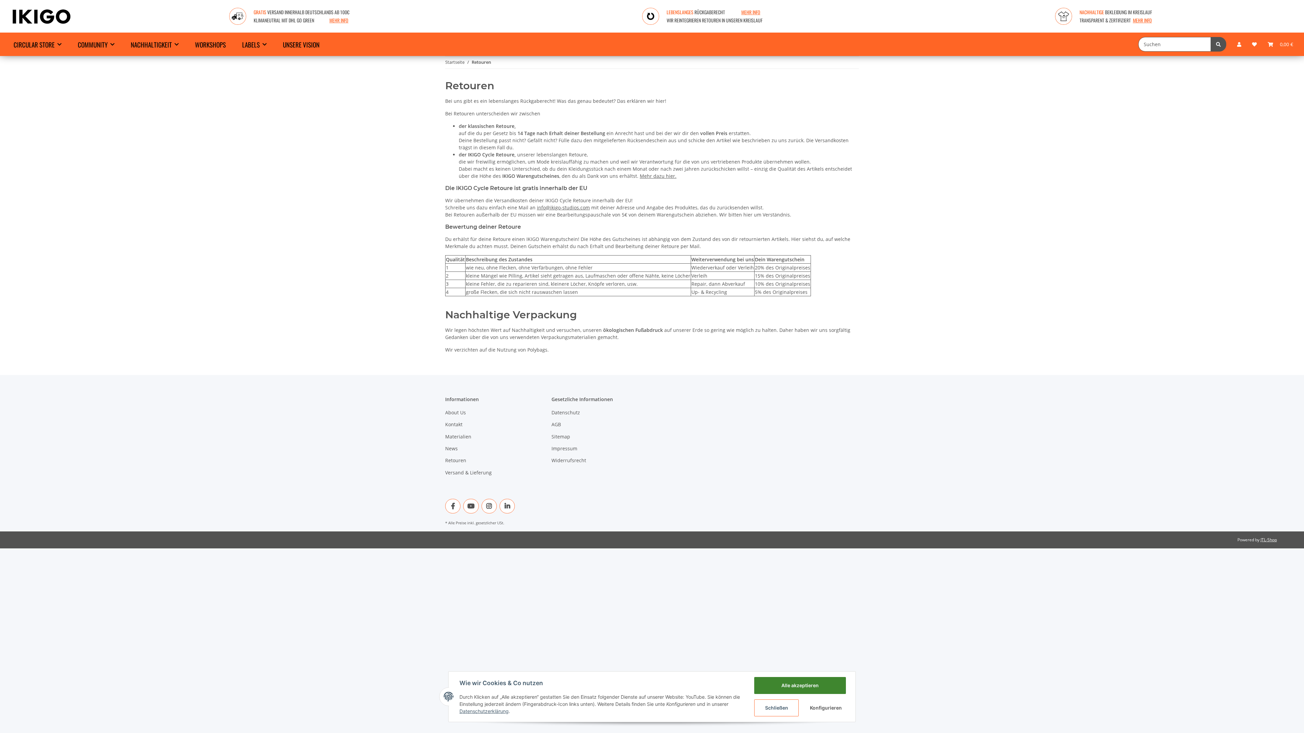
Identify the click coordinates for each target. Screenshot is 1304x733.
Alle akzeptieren (800, 685)
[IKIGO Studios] (41, 16)
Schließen (776, 708)
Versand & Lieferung (468, 472)
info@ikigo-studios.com (563, 207)
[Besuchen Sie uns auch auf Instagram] (489, 506)
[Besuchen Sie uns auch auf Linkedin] (507, 506)
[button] (1239, 44)
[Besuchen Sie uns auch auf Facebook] (452, 506)
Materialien (458, 436)
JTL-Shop (1269, 540)
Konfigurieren (826, 708)
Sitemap (560, 436)
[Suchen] (1218, 44)
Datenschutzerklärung (484, 711)
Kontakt (454, 424)
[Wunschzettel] (1254, 44)
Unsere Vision (301, 44)
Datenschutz (565, 412)
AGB (556, 424)
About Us (455, 412)
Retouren (455, 460)
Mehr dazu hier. (658, 176)
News (451, 448)
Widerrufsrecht (568, 460)
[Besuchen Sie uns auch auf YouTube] (470, 506)
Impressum (564, 448)
